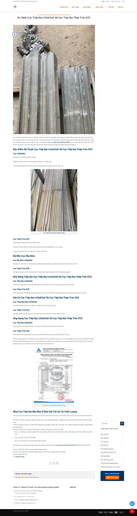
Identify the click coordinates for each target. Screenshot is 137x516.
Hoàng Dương (19, 457)
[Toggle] (123, 434)
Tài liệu (111, 7)
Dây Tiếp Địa (105, 438)
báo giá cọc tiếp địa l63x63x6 (66, 445)
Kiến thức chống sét (64, 15)
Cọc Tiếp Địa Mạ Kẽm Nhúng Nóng (47, 15)
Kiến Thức (99, 7)
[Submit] (122, 423)
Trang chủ (64, 7)
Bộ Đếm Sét (104, 445)
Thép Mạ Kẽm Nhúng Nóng (109, 463)
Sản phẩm (86, 7)
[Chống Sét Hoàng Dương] (15, 7)
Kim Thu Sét (104, 434)
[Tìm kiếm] (123, 1)
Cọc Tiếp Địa (105, 442)
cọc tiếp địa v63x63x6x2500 (60, 142)
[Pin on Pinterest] (57, 463)
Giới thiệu (75, 7)
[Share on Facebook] (50, 463)
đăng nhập (24, 477)
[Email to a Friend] (53, 463)
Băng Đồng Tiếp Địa (107, 449)
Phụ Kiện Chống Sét (107, 460)
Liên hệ (120, 7)
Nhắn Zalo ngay (112, 477)
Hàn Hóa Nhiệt (105, 456)
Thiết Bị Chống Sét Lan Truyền (110, 467)
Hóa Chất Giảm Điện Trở (108, 452)
